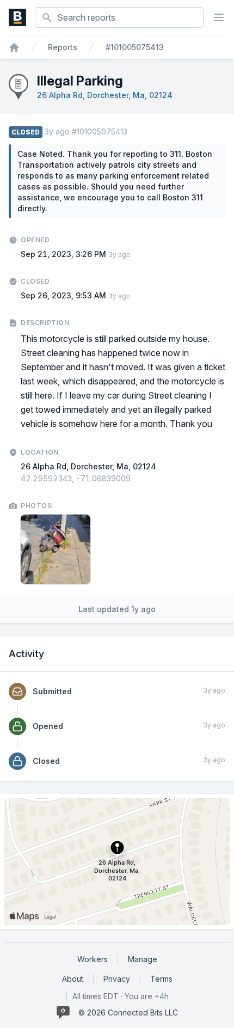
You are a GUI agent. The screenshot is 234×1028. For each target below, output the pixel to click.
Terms (161, 978)
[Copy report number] (133, 131)
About (72, 978)
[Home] (14, 47)
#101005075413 (135, 47)
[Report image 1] (55, 549)
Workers (92, 959)
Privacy (116, 978)
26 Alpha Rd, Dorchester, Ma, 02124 (105, 95)
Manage (142, 959)
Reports (62, 47)
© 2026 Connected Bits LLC (128, 1012)
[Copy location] (136, 478)
